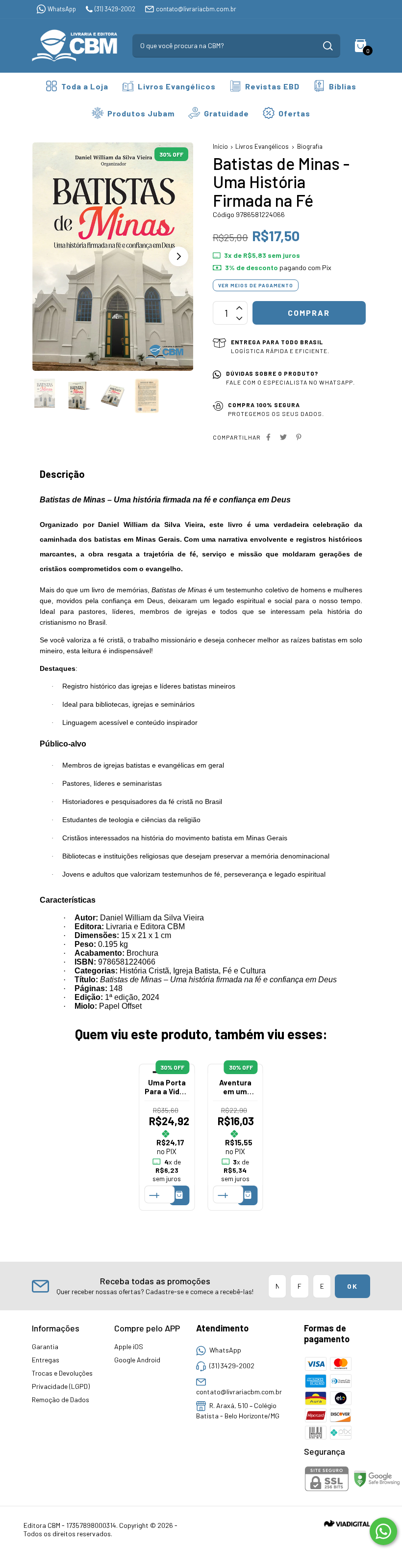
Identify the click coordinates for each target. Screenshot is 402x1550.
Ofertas (294, 113)
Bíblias (342, 86)
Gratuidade (226, 113)
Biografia (310, 146)
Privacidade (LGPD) (61, 1386)
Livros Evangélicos (177, 86)
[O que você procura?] (328, 46)
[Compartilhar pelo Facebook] (268, 437)
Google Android (137, 1360)
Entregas (45, 1360)
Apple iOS (128, 1346)
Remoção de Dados (60, 1399)
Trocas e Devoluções (62, 1373)
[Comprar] (179, 1195)
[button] (178, 256)
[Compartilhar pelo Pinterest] (298, 437)
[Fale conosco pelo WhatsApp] (383, 1531)
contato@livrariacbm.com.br (196, 9)
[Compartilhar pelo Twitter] (283, 437)
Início (220, 146)
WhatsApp (62, 9)
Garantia (45, 1346)
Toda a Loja (84, 86)
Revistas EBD (272, 86)
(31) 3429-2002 (115, 9)
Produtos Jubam (141, 113)
